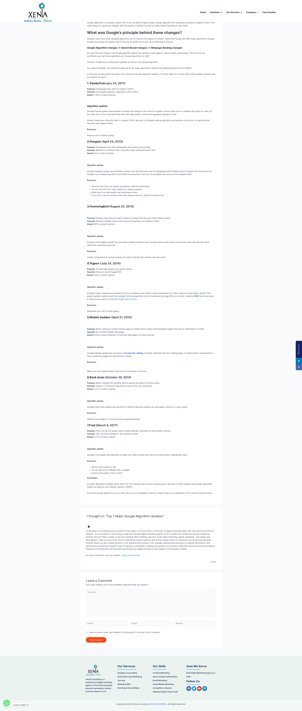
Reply (213, 561)
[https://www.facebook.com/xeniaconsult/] (299, 367)
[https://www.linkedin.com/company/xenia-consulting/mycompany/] (299, 361)
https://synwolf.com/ (131, 555)
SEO (197, 296)
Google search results (127, 299)
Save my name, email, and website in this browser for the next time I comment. (124, 632)
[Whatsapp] (6, 705)
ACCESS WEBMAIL (158, 704)
